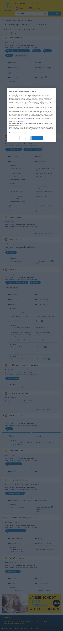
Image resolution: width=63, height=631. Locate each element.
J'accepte (37, 137)
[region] (31, 115)
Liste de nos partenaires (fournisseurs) (18, 132)
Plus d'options (25, 137)
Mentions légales (20, 121)
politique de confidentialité (44, 119)
